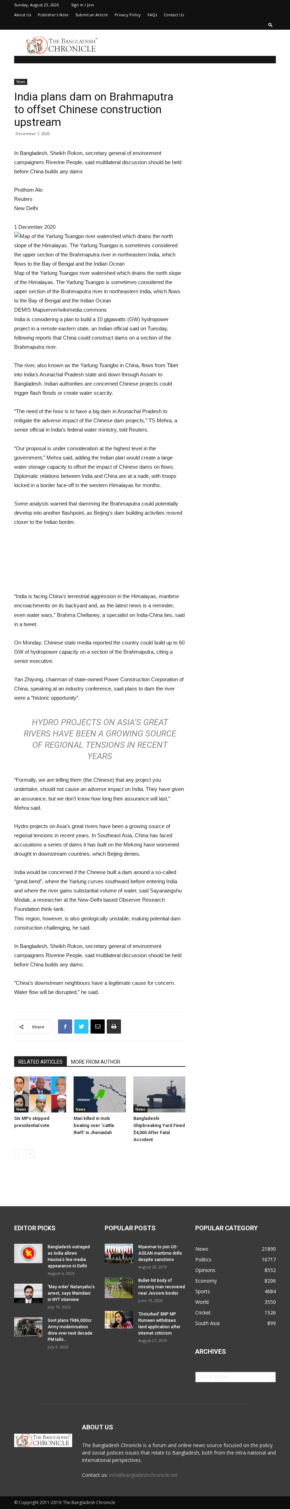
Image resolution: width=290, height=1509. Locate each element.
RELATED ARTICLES (40, 1062)
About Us (22, 14)
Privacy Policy (128, 14)
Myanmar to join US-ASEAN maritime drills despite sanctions (160, 1253)
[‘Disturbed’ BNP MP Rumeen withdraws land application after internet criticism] (119, 1320)
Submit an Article (91, 14)
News (20, 81)
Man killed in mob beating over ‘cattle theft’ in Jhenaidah (94, 1125)
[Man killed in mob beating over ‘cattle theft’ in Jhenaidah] (100, 1094)
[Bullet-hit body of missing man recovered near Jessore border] (119, 1288)
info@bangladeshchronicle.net (143, 1475)
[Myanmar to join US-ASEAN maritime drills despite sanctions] (119, 1253)
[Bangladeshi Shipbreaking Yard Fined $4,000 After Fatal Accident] (159, 1094)
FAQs (152, 14)
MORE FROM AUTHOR (95, 1062)
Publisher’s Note (53, 14)
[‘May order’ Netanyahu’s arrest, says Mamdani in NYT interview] (28, 1293)
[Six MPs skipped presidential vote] (40, 1094)
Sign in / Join (82, 4)
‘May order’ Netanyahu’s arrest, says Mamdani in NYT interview (71, 1293)
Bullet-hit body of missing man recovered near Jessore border (161, 1287)
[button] (270, 24)
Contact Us (174, 14)
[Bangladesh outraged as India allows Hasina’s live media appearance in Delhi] (28, 1253)
